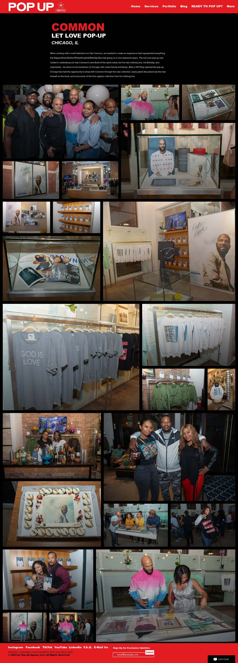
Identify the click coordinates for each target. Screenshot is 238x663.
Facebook (33, 647)
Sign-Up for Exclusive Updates (131, 648)
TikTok (47, 647)
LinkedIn (76, 647)
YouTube (60, 647)
